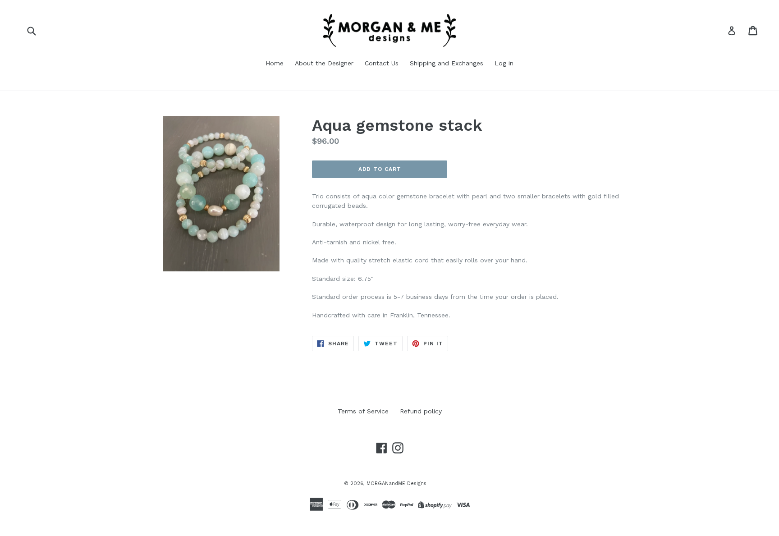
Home (275, 63)
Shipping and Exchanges (446, 63)
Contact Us (382, 63)
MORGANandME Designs (396, 483)
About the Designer (324, 63)
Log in (504, 63)
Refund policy (421, 411)
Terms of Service (363, 411)
